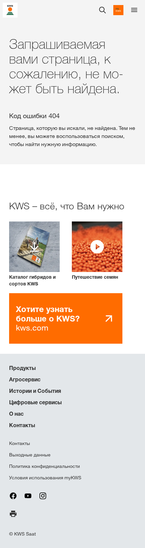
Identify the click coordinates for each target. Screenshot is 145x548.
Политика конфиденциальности (44, 466)
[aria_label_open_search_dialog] (102, 10)
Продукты (22, 368)
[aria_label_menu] (134, 10)
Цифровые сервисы (35, 402)
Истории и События (35, 390)
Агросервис (24, 379)
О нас (16, 413)
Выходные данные (30, 455)
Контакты (22, 425)
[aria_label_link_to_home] (10, 9)
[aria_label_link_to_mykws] (118, 10)
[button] (97, 250)
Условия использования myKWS (45, 478)
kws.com (48, 318)
